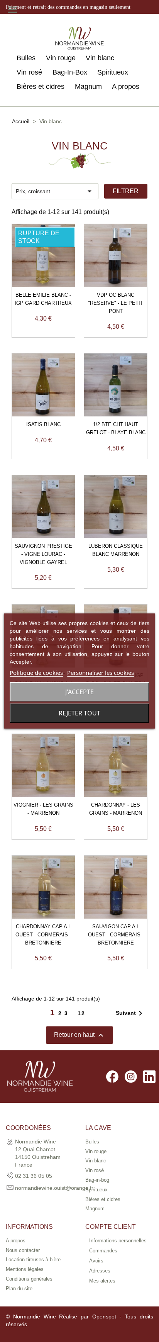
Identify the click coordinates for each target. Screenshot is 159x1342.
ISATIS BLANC (43, 424)
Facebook (112, 1076)
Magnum (88, 86)
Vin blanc (100, 58)
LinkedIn (149, 1076)
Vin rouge (61, 58)
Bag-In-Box (69, 72)
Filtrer (126, 191)
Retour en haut (79, 1035)
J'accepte (79, 692)
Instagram (131, 1076)
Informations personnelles (118, 1240)
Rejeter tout (79, 713)
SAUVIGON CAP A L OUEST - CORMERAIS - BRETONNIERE (116, 935)
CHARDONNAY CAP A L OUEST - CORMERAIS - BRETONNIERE (43, 935)
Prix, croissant (55, 191)
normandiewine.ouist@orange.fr (54, 1188)
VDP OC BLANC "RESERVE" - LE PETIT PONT (115, 303)
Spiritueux (112, 72)
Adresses (99, 1271)
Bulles (26, 58)
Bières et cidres (40, 86)
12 (81, 1013)
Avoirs (96, 1261)
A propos (125, 86)
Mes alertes (102, 1281)
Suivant (130, 1013)
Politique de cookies (36, 672)
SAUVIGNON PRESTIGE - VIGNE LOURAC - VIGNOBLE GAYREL (43, 554)
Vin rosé (29, 72)
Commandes (103, 1251)
